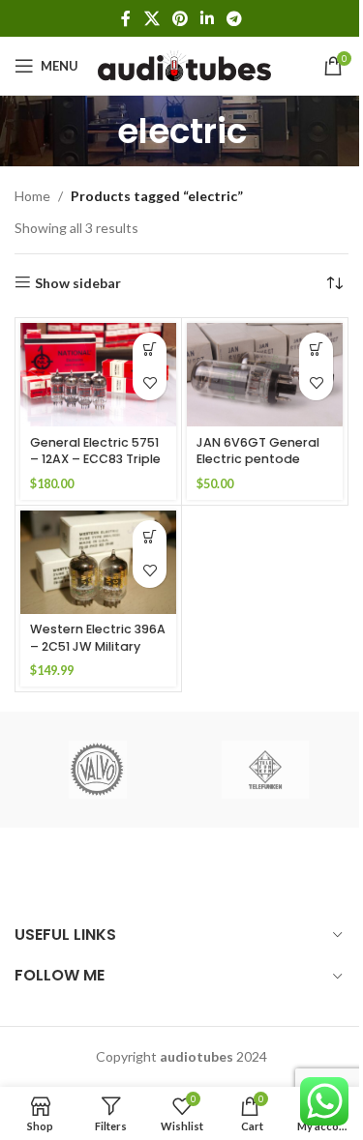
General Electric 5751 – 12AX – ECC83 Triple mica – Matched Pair (95, 459)
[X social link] (151, 18)
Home (32, 196)
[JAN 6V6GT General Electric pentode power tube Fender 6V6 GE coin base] (265, 374)
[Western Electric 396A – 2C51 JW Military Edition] (98, 562)
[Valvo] (98, 769)
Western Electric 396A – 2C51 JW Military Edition (98, 646)
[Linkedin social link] (208, 18)
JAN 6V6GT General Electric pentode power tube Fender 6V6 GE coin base (258, 468)
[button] (149, 349)
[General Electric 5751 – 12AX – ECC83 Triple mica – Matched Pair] (98, 374)
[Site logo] (184, 64)
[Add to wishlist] (149, 383)
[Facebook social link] (125, 18)
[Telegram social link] (235, 18)
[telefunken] (265, 769)
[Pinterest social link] (180, 18)
